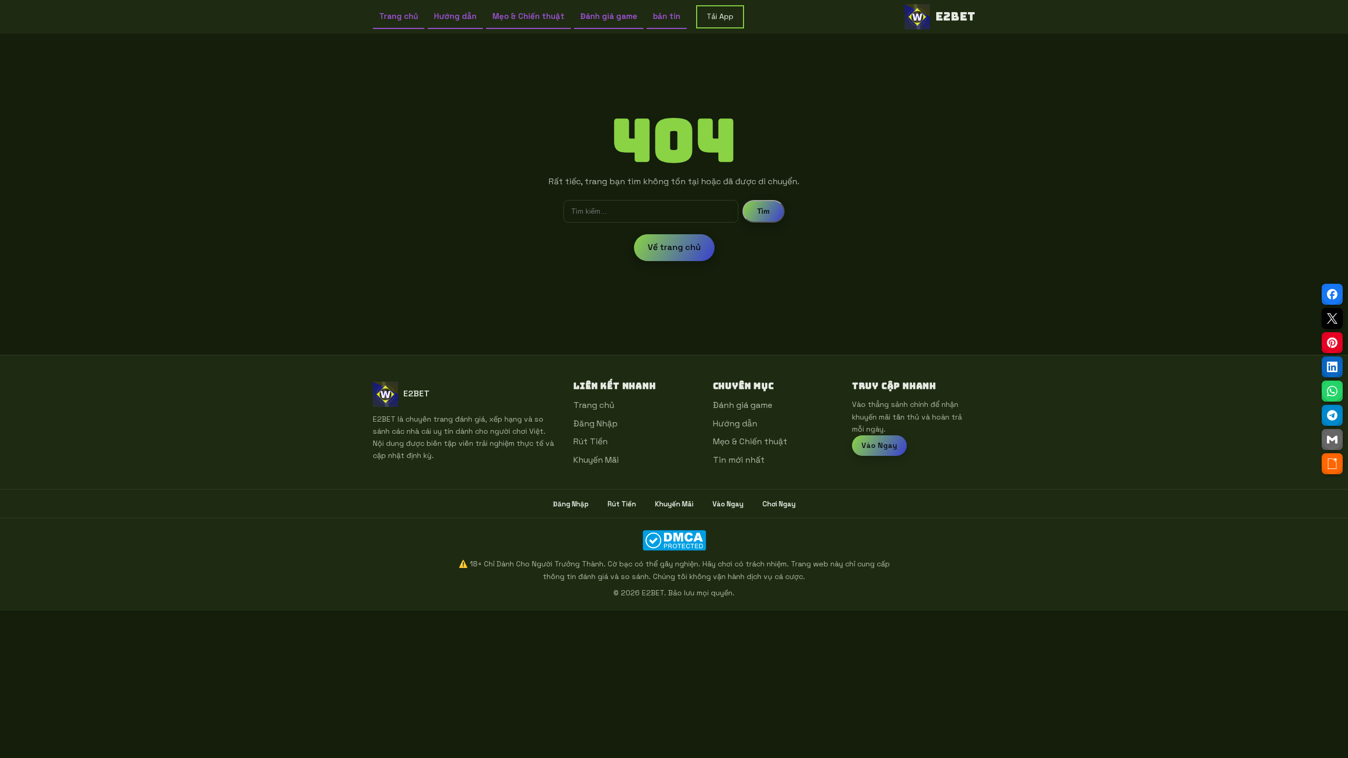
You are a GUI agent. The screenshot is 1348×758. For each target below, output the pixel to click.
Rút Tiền (590, 441)
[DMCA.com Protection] (674, 540)
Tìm (763, 211)
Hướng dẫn (455, 16)
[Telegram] (1332, 415)
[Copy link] (1332, 463)
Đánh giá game (608, 16)
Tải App (720, 16)
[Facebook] (1332, 294)
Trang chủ (398, 16)
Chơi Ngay (779, 504)
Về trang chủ (674, 247)
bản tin (666, 16)
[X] (1332, 318)
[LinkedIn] (1332, 366)
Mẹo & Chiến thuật (528, 16)
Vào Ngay (879, 445)
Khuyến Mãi (596, 459)
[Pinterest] (1332, 342)
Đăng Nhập (595, 423)
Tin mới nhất (739, 459)
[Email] (1332, 439)
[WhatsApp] (1332, 391)
